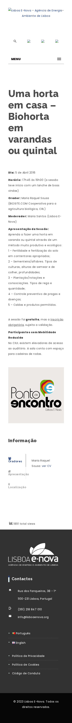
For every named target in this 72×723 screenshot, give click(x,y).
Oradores (15, 461)
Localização (17, 487)
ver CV (46, 466)
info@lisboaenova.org (33, 617)
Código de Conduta (26, 673)
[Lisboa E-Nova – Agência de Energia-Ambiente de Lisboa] (36, 13)
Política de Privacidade (28, 656)
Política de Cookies (25, 665)
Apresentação (17, 474)
